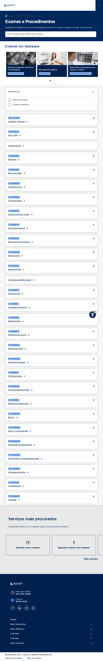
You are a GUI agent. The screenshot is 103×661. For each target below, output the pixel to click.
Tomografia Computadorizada (23, 459)
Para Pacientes (18, 624)
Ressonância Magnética (20, 445)
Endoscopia (14, 256)
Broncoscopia (15, 173)
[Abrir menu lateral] (99, 5)
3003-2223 (21, 602)
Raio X (11, 417)
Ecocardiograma (16, 228)
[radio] (18, 100)
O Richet (14, 634)
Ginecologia (14, 294)
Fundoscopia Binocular (19, 280)
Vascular (12, 500)
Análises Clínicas (16, 122)
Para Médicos (17, 629)
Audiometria (14, 146)
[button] (95, 311)
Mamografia (14, 321)
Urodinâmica (14, 486)
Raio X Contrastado (18, 431)
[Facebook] (12, 608)
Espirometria (14, 269)
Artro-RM (12, 135)
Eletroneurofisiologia (19, 242)
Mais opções (91, 559)
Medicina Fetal (15, 349)
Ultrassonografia (16, 472)
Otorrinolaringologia (18, 390)
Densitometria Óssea (18, 215)
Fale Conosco (17, 643)
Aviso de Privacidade (13, 658)
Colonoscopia (15, 201)
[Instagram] (26, 608)
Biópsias (12, 160)
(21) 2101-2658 (23, 594)
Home (13, 620)
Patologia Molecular (18, 404)
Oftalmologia (15, 376)
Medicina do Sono (17, 335)
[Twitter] (33, 608)
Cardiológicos (15, 187)
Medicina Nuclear (16, 362)
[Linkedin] (19, 608)
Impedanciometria (17, 307)
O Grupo (14, 638)
